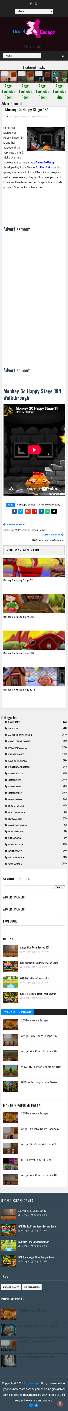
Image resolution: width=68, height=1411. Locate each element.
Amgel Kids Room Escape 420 (39, 1051)
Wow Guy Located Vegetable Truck (41, 1066)
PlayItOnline (15, 831)
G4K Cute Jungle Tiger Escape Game (38, 994)
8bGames (13, 728)
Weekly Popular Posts (17, 1012)
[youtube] (36, 4)
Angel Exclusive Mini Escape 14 (37, 1341)
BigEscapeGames (17, 748)
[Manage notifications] (60, 1403)
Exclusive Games (17, 761)
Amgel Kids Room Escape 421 (34, 947)
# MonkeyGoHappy (49, 504)
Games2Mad (15, 786)
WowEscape (15, 864)
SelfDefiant (15, 851)
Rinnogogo (14, 838)
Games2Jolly (15, 773)
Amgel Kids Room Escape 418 (39, 1175)
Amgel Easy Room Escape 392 (39, 1035)
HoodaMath (15, 819)
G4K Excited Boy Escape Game (39, 1082)
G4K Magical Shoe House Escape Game (39, 963)
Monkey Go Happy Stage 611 (18, 580)
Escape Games (18, 116)
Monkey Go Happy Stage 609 (18, 616)
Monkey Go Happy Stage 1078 (19, 689)
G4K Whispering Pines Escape (36, 1356)
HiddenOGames (16, 812)
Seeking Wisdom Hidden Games (38, 1326)
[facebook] (30, 4)
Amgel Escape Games (20, 735)
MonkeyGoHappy (37, 116)
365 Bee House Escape (34, 1020)
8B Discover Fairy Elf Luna (36, 1159)
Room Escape (15, 844)
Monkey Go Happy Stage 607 (18, 653)
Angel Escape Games (20, 741)
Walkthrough (16, 857)
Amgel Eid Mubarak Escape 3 (38, 1144)
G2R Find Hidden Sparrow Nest (35, 978)
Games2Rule (15, 793)
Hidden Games (16, 806)
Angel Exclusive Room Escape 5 (40, 1128)
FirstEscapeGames (19, 767)
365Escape (14, 722)
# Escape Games (26, 504)
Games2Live (14, 780)
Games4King (15, 799)
